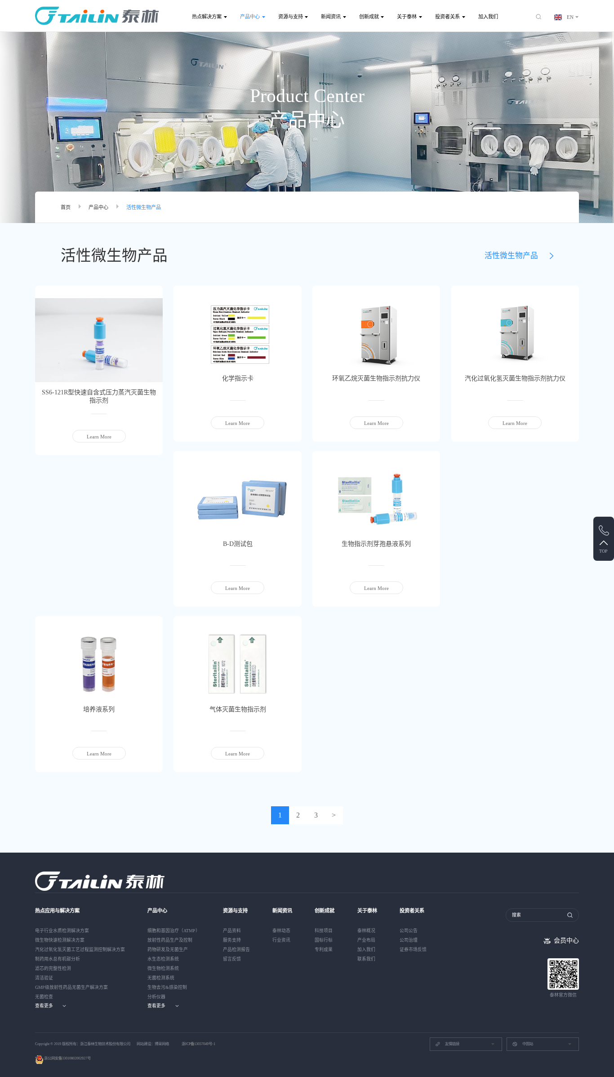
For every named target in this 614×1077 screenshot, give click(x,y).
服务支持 (232, 940)
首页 (66, 207)
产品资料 (232, 930)
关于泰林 (407, 16)
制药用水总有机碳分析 (57, 958)
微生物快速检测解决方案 (60, 940)
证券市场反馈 (413, 949)
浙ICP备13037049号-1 (198, 1044)
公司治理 (409, 940)
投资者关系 (447, 16)
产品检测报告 (236, 949)
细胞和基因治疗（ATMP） (173, 930)
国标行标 (324, 940)
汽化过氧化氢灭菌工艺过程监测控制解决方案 (80, 949)
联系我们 (366, 958)
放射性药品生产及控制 (169, 940)
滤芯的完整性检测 (53, 968)
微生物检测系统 (163, 968)
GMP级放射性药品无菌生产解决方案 (71, 987)
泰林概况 (366, 930)
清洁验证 (44, 977)
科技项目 (324, 930)
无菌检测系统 (160, 977)
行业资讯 (281, 940)
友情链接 (452, 1044)
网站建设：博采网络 (153, 1044)
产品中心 (250, 16)
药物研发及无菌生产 (167, 949)
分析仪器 (156, 996)
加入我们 (488, 16)
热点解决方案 (207, 16)
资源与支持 (290, 16)
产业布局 (366, 940)
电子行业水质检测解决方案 (62, 930)
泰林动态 (281, 930)
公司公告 (409, 930)
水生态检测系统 (163, 958)
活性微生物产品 (143, 207)
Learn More (99, 436)
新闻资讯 (331, 16)
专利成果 (324, 949)
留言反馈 (232, 958)
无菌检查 (44, 996)
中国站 (527, 1044)
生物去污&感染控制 (167, 987)
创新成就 (369, 16)
